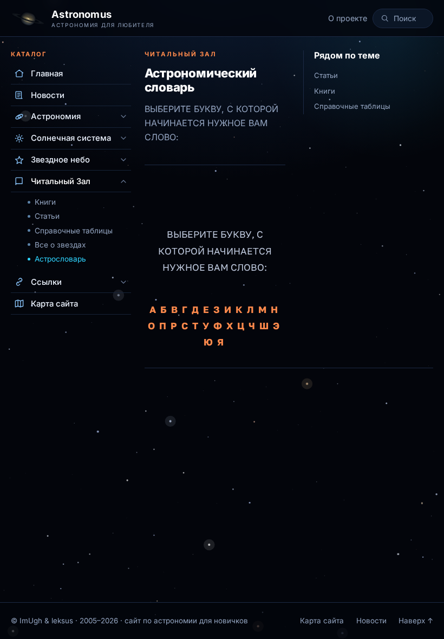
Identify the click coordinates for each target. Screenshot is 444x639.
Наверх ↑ (416, 620)
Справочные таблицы (74, 230)
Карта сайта (322, 620)
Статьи (47, 216)
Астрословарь (60, 259)
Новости (371, 620)
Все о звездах (60, 244)
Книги (45, 202)
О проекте (347, 18)
